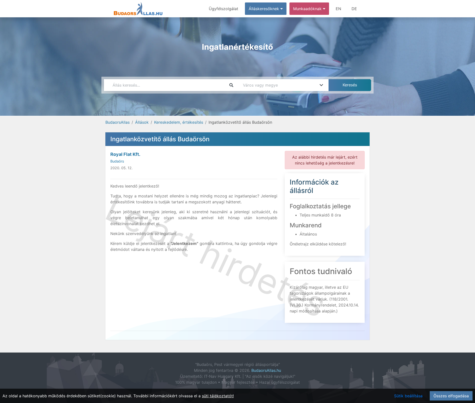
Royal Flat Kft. (125, 154)
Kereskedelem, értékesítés (178, 122)
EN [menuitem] (338, 8)
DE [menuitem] (354, 8)
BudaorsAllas (117, 122)
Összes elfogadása (451, 395)
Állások (142, 122)
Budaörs (117, 161)
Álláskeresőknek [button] (264, 8)
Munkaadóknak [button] (308, 8)
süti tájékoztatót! (218, 395)
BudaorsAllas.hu (266, 370)
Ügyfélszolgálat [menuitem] (223, 8)
